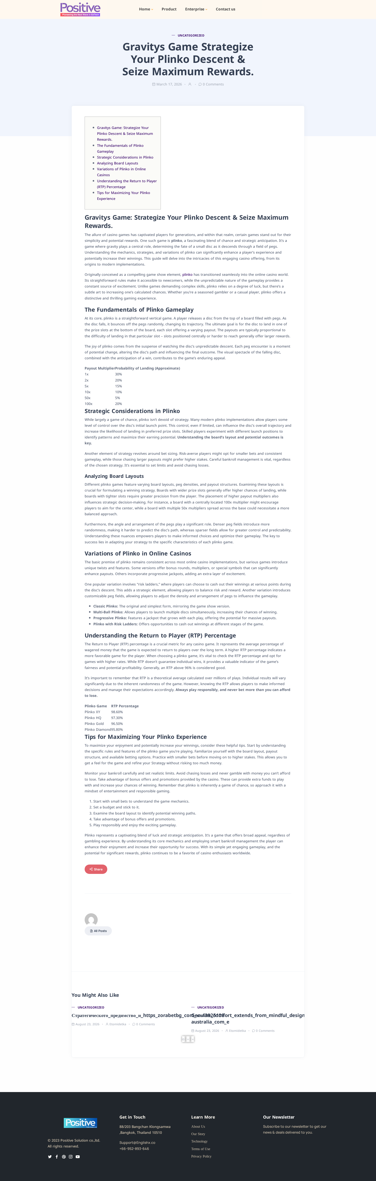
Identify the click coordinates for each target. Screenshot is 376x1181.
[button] (184, 1039)
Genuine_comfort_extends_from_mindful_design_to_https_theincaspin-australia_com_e (274, 1018)
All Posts (100, 931)
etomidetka (117, 1023)
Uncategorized (191, 35)
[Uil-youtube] (78, 1156)
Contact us (225, 9)
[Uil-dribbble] (64, 1156)
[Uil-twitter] (50, 1156)
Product (169, 9)
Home (144, 9)
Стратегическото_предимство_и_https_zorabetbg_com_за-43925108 (148, 1015)
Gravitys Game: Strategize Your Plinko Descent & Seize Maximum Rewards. (125, 133)
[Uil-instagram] (71, 1156)
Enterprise (194, 9)
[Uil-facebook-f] (57, 1156)
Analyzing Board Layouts (117, 163)
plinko (187, 274)
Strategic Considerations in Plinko (125, 157)
